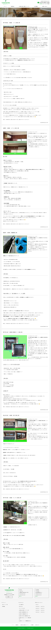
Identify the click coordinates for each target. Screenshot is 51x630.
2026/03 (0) (42, 610)
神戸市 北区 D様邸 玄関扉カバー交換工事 (12, 332)
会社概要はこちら (9, 596)
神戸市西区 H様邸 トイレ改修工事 (11, 22)
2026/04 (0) (37, 610)
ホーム (5, 6)
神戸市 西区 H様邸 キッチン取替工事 (12, 497)
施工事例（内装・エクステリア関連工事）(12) (25, 618)
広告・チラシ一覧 (4, 604)
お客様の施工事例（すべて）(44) (24, 610)
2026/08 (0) (37, 606)
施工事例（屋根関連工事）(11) (23, 612)
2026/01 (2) (42, 612)
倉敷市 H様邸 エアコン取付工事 (11, 128)
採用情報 (3, 606)
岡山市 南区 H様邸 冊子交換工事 (11, 415)
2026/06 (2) (37, 608)
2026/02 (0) (37, 612)
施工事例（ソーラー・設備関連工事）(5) (25, 620)
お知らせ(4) (21, 606)
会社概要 (36, 6)
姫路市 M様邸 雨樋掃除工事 (10, 232)
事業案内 (12, 6)
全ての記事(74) (21, 604)
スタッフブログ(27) (22, 608)
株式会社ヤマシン (24, 628)
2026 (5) (37, 604)
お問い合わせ (44, 6)
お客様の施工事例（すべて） (24, 6)
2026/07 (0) (42, 606)
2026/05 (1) (42, 608)
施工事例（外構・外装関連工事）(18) (24, 615)
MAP (21, 596)
